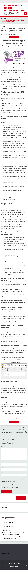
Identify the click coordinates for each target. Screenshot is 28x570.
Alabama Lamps (9, 223)
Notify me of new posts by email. (10, 487)
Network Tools (4, 26)
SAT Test (4, 507)
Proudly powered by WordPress (9, 565)
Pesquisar (21, 498)
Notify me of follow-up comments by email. (12, 484)
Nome (2, 462)
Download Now (14, 36)
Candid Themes (14, 566)
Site (2, 472)
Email (2, 467)
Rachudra (14, 34)
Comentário (4, 446)
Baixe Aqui (14, 418)
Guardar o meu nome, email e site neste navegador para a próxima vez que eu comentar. (14, 480)
